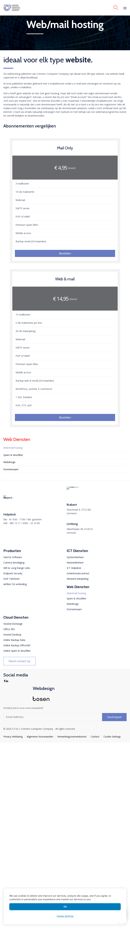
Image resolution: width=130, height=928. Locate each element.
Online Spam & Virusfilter (17, 650)
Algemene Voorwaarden (40, 736)
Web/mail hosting (13, 447)
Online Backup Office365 (16, 645)
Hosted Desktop (12, 634)
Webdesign (9, 462)
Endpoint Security (12, 573)
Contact (95, 736)
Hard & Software (12, 557)
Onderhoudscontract (78, 573)
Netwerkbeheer (75, 562)
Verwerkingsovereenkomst (71, 736)
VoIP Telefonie (11, 578)
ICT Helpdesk (74, 568)
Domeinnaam (10, 469)
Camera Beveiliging (13, 562)
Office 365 (9, 629)
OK (65, 906)
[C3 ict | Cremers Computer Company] (20, 8)
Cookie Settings (112, 736)
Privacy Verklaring (13, 736)
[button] (65, 253)
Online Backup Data (14, 640)
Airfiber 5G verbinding (15, 584)
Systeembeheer (75, 557)
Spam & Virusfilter (13, 455)
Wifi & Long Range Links (16, 568)
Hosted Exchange (13, 623)
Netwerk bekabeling (77, 578)
